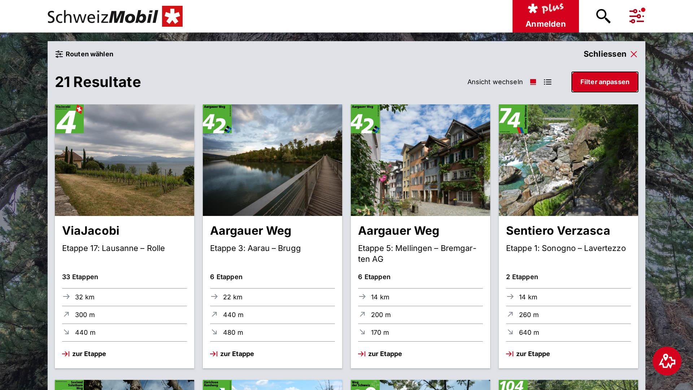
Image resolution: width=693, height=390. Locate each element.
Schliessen (605, 53)
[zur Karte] (667, 361)
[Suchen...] (603, 16)
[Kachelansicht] (547, 82)
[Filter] (636, 16)
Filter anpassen (604, 82)
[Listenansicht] (533, 82)
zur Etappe (89, 354)
